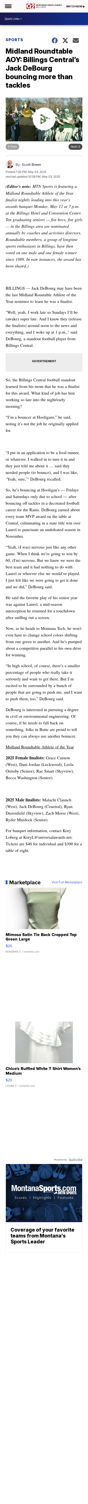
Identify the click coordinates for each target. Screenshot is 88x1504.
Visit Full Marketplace (67, 882)
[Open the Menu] (8, 6)
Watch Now (74, 6)
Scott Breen (31, 164)
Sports (14, 39)
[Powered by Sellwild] (75, 1159)
